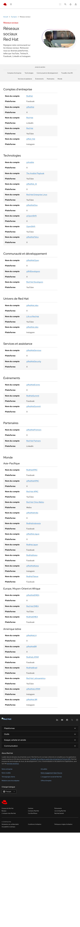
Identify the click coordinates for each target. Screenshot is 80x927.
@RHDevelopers (33, 271)
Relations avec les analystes (10, 781)
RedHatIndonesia (33, 523)
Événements (39, 79)
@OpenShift (31, 216)
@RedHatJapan (32, 534)
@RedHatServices (33, 350)
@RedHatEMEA (32, 595)
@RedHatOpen (32, 260)
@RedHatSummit (33, 406)
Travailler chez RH (67, 73)
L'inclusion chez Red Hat (9, 813)
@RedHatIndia (32, 513)
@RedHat (30, 107)
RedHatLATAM (32, 657)
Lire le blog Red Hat (60, 811)
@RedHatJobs (32, 305)
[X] (72, 720)
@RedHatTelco (32, 237)
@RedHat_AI (31, 184)
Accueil (5, 17)
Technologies (29, 73)
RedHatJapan (32, 544)
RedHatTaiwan (32, 576)
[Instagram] (77, 720)
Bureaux (4, 811)
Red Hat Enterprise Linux (36, 194)
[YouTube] (62, 720)
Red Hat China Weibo (35, 502)
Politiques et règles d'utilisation (63, 824)
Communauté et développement (47, 73)
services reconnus (13, 763)
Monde (60, 79)
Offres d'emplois (46, 781)
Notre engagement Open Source (51, 773)
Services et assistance (25, 79)
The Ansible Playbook (35, 173)
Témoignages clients (8, 777)
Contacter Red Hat (33, 811)
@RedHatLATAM (33, 689)
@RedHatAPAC (32, 481)
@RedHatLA (31, 635)
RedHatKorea (31, 555)
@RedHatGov (32, 205)
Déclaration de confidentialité (10, 824)
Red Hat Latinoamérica (35, 678)
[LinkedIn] (57, 720)
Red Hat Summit (59, 813)
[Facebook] (67, 720)
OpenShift (30, 226)
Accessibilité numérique (8, 827)
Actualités (44, 769)
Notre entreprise (7, 769)
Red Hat (29, 117)
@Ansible (30, 162)
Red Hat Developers (34, 282)
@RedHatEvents (33, 385)
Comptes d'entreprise (14, 73)
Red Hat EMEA (32, 606)
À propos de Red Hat (7, 808)
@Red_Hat (30, 139)
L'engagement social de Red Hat (51, 777)
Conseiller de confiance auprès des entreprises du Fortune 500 (50, 759)
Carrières (30, 808)
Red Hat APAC (32, 491)
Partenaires (50, 79)
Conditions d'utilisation (34, 824)
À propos (14, 17)
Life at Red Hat (32, 316)
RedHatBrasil (31, 667)
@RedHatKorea (32, 566)
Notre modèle (6, 773)
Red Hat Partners (33, 441)
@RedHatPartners (33, 430)
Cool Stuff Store (32, 813)
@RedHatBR (31, 646)
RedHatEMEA (32, 617)
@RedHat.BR (31, 699)
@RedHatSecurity (33, 361)
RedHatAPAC (32, 470)
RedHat (29, 96)
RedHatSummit (32, 396)
